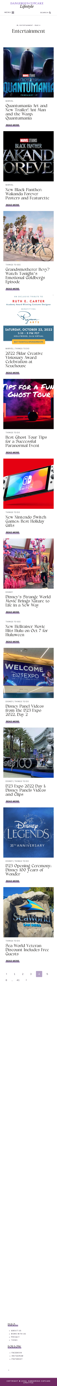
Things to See (13, 265)
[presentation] (28, 72)
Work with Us (18, 1334)
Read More (13, 125)
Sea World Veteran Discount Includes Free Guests (27, 950)
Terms (14, 1340)
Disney (9, 592)
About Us (16, 1331)
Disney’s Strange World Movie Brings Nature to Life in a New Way (28, 601)
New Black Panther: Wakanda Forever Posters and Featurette (27, 194)
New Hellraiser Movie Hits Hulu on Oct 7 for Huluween (27, 631)
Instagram (17, 1356)
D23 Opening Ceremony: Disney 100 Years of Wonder (28, 870)
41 (18, 980)
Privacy (15, 1337)
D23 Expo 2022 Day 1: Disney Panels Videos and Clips (26, 790)
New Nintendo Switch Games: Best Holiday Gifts (26, 521)
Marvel (9, 101)
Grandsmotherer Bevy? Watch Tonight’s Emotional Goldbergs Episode (28, 276)
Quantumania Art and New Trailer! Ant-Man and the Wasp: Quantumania (26, 112)
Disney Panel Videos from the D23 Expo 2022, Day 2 (25, 710)
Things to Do (22, 348)
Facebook (17, 1353)
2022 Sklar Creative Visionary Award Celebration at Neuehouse (24, 360)
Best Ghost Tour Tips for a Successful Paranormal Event (26, 441)
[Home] (17, 25)
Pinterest (17, 1359)
